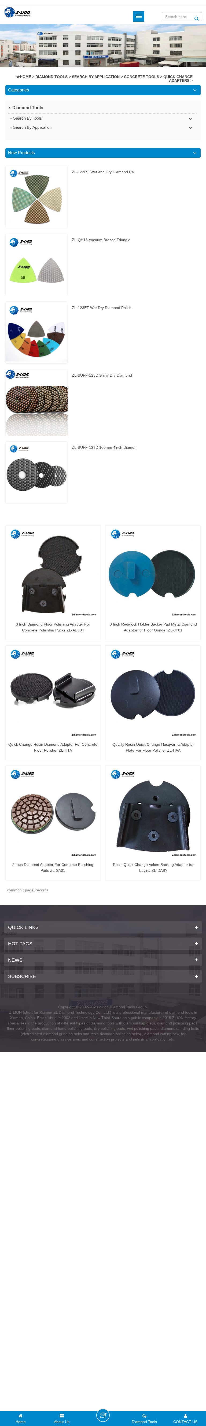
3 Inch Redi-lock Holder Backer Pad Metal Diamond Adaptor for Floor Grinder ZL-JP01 (153, 627)
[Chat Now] (103, 1415)
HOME (25, 77)
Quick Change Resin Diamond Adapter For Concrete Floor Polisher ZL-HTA (52, 747)
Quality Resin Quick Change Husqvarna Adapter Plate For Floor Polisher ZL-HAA (153, 747)
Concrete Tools (141, 77)
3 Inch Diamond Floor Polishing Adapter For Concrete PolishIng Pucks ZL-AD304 (53, 627)
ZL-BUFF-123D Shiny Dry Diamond (102, 375)
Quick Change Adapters (178, 79)
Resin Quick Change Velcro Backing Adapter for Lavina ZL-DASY (153, 867)
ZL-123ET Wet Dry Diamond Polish (101, 308)
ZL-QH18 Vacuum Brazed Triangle (101, 240)
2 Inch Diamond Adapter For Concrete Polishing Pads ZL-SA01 (52, 867)
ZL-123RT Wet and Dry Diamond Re (103, 172)
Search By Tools (27, 118)
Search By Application (96, 77)
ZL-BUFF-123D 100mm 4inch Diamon (104, 447)
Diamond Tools (51, 77)
